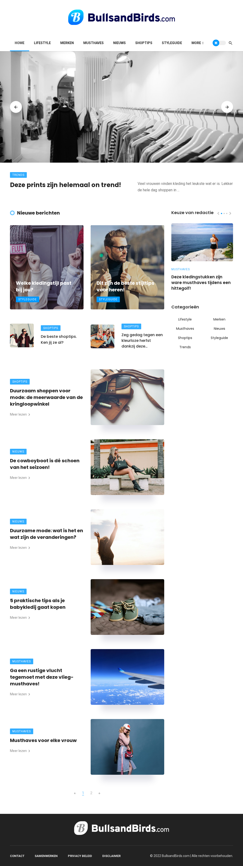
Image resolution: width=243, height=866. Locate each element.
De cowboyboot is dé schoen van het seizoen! (44, 464)
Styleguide (172, 43)
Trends (18, 175)
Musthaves (93, 43)
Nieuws (119, 43)
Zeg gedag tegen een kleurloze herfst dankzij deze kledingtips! (142, 340)
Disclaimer (111, 856)
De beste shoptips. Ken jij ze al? (59, 339)
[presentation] (16, 107)
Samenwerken (46, 856)
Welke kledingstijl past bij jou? (43, 286)
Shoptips (143, 43)
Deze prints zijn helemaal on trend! (65, 185)
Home (19, 43)
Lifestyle (42, 43)
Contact (17, 856)
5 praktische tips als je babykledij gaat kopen (37, 603)
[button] (221, 213)
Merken (67, 43)
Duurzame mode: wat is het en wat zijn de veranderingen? (46, 534)
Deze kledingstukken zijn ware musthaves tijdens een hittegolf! (201, 282)
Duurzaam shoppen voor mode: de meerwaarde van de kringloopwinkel (46, 397)
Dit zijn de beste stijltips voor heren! (125, 286)
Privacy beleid (80, 856)
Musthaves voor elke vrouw (43, 740)
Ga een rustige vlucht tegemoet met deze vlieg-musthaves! (42, 677)
